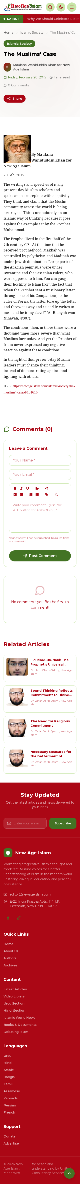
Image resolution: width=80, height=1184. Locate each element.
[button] (37, 488)
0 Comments (18, 85)
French (9, 1112)
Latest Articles (15, 989)
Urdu (7, 1056)
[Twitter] (18, 917)
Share (17, 99)
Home (9, 33)
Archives (11, 965)
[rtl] (47, 488)
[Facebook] (8, 917)
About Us (11, 951)
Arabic (9, 1070)
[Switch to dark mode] (60, 7)
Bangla (9, 1077)
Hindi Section (14, 1011)
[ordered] (31, 494)
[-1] (15, 494)
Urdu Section (14, 1003)
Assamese (12, 1091)
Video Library (14, 996)
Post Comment (43, 556)
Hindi (8, 1063)
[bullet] (37, 494)
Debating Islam (16, 1032)
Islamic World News (20, 1018)
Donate (10, 1136)
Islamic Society (32, 33)
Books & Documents (20, 1025)
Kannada (11, 1098)
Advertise (11, 1143)
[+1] (21, 494)
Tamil (8, 1084)
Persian (10, 1105)
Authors (10, 958)
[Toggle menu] (71, 7)
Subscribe (63, 823)
